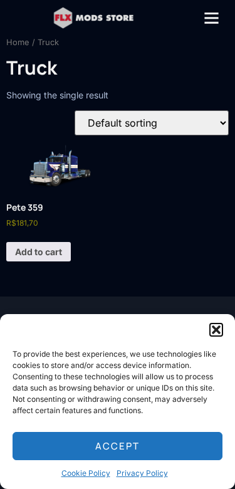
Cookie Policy (85, 473)
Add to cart (38, 251)
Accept (117, 446)
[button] (216, 329)
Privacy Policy (142, 473)
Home (17, 42)
